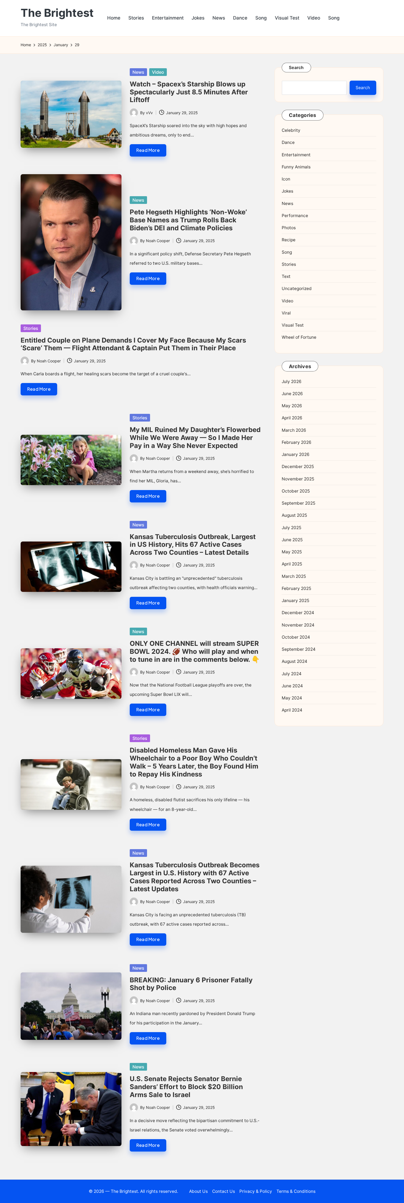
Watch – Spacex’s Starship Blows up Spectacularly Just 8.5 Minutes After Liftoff (189, 92)
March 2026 (294, 430)
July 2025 (291, 527)
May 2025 (292, 551)
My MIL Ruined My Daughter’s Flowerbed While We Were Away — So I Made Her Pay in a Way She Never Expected (195, 438)
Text (286, 276)
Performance (295, 215)
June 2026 (292, 393)
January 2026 (295, 454)
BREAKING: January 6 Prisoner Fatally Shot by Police (191, 984)
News (138, 72)
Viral (286, 313)
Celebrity (291, 130)
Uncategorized (297, 288)
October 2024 (296, 637)
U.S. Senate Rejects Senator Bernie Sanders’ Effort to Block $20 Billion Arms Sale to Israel (186, 1087)
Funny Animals (296, 166)
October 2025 (296, 491)
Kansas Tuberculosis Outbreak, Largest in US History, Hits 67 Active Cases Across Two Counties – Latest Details (193, 545)
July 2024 (291, 673)
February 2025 (296, 588)
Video (158, 72)
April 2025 (292, 564)
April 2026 (292, 418)
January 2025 (295, 600)
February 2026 (296, 442)
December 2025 (298, 466)
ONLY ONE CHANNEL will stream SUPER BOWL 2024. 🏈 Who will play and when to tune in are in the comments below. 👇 (195, 651)
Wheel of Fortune (299, 337)
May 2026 (292, 405)
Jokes (287, 191)
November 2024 (298, 625)
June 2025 (292, 539)
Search (296, 67)
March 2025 (294, 576)
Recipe (288, 240)
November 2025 (298, 479)
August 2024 (294, 661)
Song (287, 252)
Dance (288, 142)
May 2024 (292, 698)
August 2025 (294, 515)
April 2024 (292, 710)
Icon (286, 179)
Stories (30, 328)
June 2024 (292, 685)
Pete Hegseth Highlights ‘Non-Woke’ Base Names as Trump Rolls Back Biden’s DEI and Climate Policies (188, 220)
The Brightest (57, 13)
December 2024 (298, 613)
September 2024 (299, 649)
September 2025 (298, 503)
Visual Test (293, 325)
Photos (289, 227)
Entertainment (296, 154)
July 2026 (291, 381)
